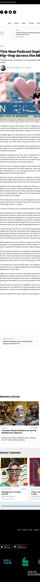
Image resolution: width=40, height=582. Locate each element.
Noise (2, 46)
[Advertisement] (20, 371)
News (24, 23)
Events (16, 23)
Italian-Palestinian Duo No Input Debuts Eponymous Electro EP (18, 342)
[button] (2, 33)
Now (9, 23)
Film (38, 23)
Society (31, 23)
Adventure (24, 489)
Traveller (4, 428)
